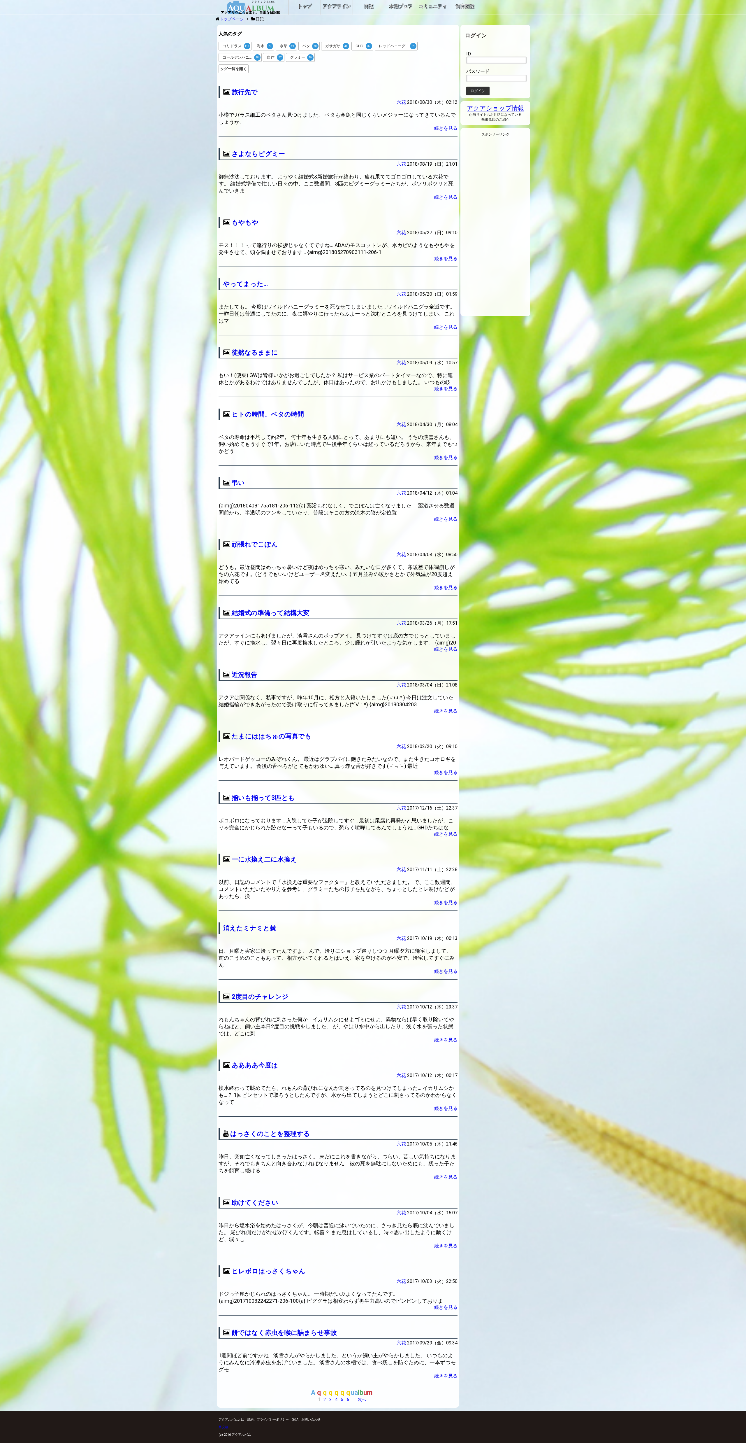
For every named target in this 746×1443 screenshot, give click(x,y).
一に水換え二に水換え (264, 859)
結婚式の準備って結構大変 (270, 613)
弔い (238, 482)
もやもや (245, 222)
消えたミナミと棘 (249, 928)
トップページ (231, 19)
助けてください (255, 1202)
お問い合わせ (311, 1419)
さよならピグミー (258, 153)
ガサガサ (336, 46)
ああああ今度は (255, 1065)
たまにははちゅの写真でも (272, 736)
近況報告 (244, 674)
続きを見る (446, 128)
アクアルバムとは (231, 1419)
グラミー (301, 57)
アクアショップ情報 (495, 108)
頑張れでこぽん (255, 544)
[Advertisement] (495, 228)
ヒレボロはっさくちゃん (268, 1271)
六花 (401, 102)
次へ (362, 1399)
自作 (274, 57)
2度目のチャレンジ (260, 996)
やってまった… (245, 284)
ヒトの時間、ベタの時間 (268, 414)
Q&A (295, 1419)
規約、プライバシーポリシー (268, 1419)
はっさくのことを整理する (270, 1133)
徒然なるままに (255, 352)
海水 (264, 46)
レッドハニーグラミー (398, 46)
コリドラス (236, 46)
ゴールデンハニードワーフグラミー (242, 57)
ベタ (309, 46)
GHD (363, 46)
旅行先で (245, 92)
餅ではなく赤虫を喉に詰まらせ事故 (284, 1332)
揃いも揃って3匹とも (263, 797)
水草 (287, 46)
